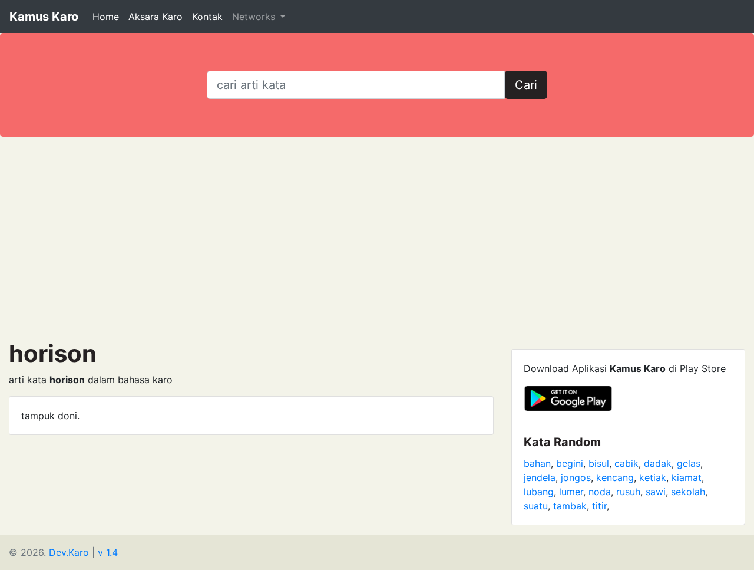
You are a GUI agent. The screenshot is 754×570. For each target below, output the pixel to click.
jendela (539, 477)
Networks (255, 16)
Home (105, 16)
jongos (576, 477)
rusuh (628, 491)
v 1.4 (108, 552)
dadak (658, 463)
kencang (615, 477)
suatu (536, 506)
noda (599, 491)
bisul (598, 463)
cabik (626, 463)
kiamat (687, 477)
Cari (526, 85)
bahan (537, 463)
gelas (688, 463)
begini (569, 463)
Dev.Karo (69, 552)
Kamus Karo (43, 16)
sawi (656, 491)
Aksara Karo (155, 16)
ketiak (652, 477)
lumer (571, 491)
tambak (570, 506)
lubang (539, 491)
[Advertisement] (377, 238)
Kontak (207, 16)
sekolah (688, 491)
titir (599, 506)
